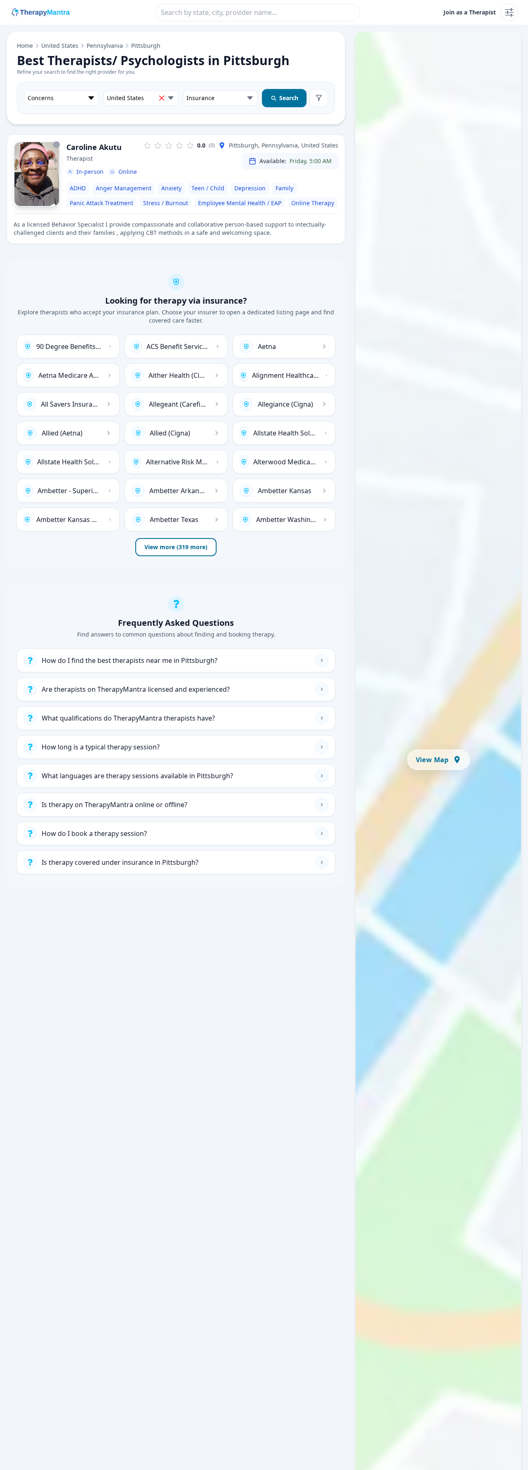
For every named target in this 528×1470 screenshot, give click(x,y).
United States (59, 45)
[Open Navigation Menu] (509, 12)
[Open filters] (319, 98)
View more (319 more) (175, 547)
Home (25, 45)
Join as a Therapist (469, 12)
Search (288, 98)
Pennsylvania (105, 45)
